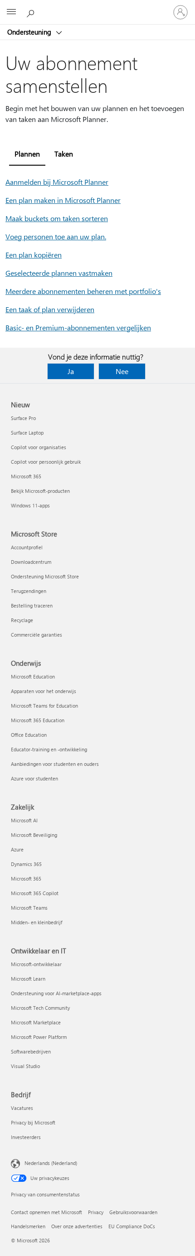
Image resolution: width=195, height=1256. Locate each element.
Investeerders (26, 1137)
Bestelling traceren (32, 605)
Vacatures (22, 1107)
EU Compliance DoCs (131, 1226)
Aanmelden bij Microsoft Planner (56, 182)
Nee (122, 371)
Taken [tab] (63, 153)
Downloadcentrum (31, 561)
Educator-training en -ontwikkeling (49, 749)
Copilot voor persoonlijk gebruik (46, 461)
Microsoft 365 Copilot (34, 893)
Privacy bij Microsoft (33, 1122)
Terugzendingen (28, 590)
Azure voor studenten (34, 778)
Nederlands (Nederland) (50, 1163)
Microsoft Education (33, 676)
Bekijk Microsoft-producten (40, 490)
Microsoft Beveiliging (34, 834)
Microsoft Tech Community (40, 1007)
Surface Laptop (27, 432)
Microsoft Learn (28, 978)
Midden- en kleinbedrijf (36, 922)
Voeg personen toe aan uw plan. (55, 236)
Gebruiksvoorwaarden (133, 1212)
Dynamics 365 (26, 864)
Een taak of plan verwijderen (49, 309)
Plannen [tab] (27, 153)
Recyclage (22, 620)
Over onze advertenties (76, 1226)
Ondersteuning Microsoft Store (45, 576)
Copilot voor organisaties (38, 447)
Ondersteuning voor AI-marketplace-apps (56, 993)
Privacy (95, 1212)
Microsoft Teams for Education (44, 705)
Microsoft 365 (26, 476)
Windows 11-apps (30, 505)
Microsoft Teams (29, 907)
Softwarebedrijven (31, 1051)
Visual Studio (25, 1066)
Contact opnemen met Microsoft (46, 1212)
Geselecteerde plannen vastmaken (58, 273)
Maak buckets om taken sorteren (56, 218)
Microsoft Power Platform (39, 1036)
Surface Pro (23, 418)
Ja (71, 371)
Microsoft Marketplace (36, 1022)
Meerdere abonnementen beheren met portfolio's (83, 291)
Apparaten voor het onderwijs (43, 691)
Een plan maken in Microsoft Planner (63, 200)
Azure (17, 849)
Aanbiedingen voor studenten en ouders (55, 763)
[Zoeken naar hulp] (31, 12)
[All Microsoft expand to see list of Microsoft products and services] (11, 12)
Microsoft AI (24, 820)
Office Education (29, 734)
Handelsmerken (28, 1226)
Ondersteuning (30, 31)
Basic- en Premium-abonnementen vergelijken (78, 327)
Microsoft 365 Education (37, 720)
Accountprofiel (27, 547)
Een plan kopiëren (33, 254)
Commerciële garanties (36, 634)
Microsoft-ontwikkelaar (36, 964)
